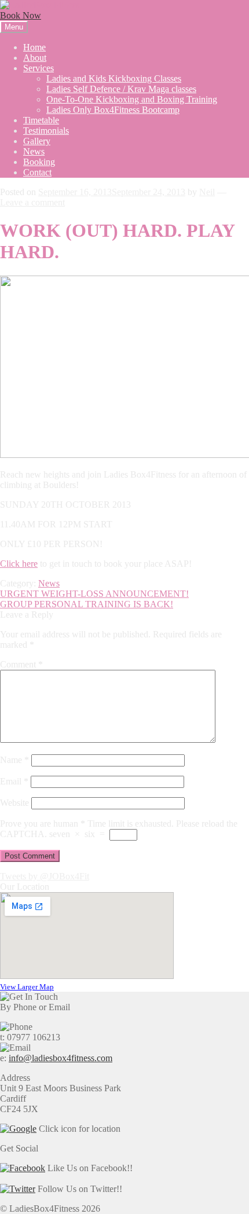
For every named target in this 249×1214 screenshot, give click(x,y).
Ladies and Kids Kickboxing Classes (113, 78)
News (34, 151)
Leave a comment (32, 202)
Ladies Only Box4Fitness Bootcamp (113, 110)
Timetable (41, 120)
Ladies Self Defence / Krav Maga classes (121, 89)
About (34, 58)
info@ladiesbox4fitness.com (60, 1058)
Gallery (36, 141)
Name (14, 760)
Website (14, 803)
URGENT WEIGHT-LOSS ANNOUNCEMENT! (94, 594)
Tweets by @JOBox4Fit (44, 876)
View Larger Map (27, 986)
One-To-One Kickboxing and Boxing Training (131, 99)
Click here (19, 564)
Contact (37, 172)
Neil (207, 192)
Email (14, 781)
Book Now (20, 15)
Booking (39, 162)
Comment (21, 664)
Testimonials (46, 130)
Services (38, 68)
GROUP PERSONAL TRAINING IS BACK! (86, 604)
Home (34, 47)
